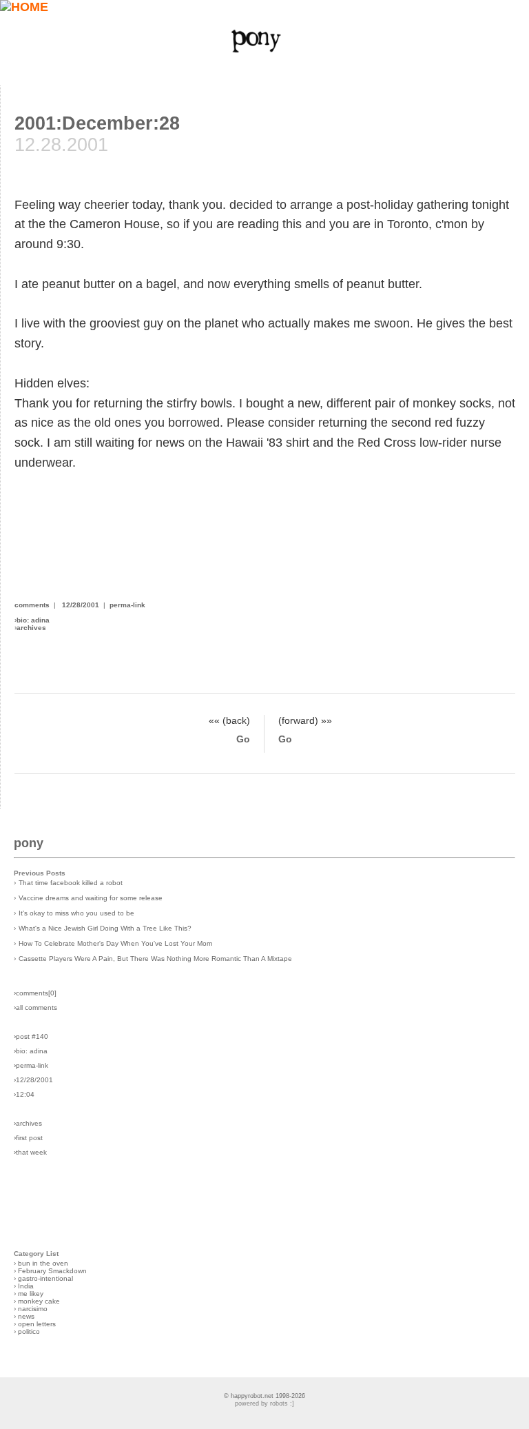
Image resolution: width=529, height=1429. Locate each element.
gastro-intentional (45, 1278)
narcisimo (33, 1309)
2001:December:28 (97, 123)
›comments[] (35, 993)
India (26, 1286)
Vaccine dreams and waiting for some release (91, 898)
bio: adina (33, 620)
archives (31, 627)
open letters (37, 1324)
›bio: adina (31, 1051)
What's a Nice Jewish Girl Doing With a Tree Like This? (105, 928)
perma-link (127, 605)
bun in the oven (43, 1263)
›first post (28, 1138)
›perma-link (31, 1065)
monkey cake (39, 1301)
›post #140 (31, 1036)
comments (32, 605)
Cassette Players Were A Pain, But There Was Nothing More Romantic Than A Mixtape (155, 958)
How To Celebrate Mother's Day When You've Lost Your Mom (115, 943)
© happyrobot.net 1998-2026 (264, 1395)
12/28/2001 (80, 605)
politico (29, 1331)
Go (243, 738)
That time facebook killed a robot (71, 882)
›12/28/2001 (33, 1080)
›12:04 (24, 1094)
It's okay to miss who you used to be (76, 913)
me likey (30, 1293)
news (26, 1316)
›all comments (35, 1007)
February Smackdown (52, 1271)
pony (28, 843)
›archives (28, 1123)
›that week (30, 1152)
